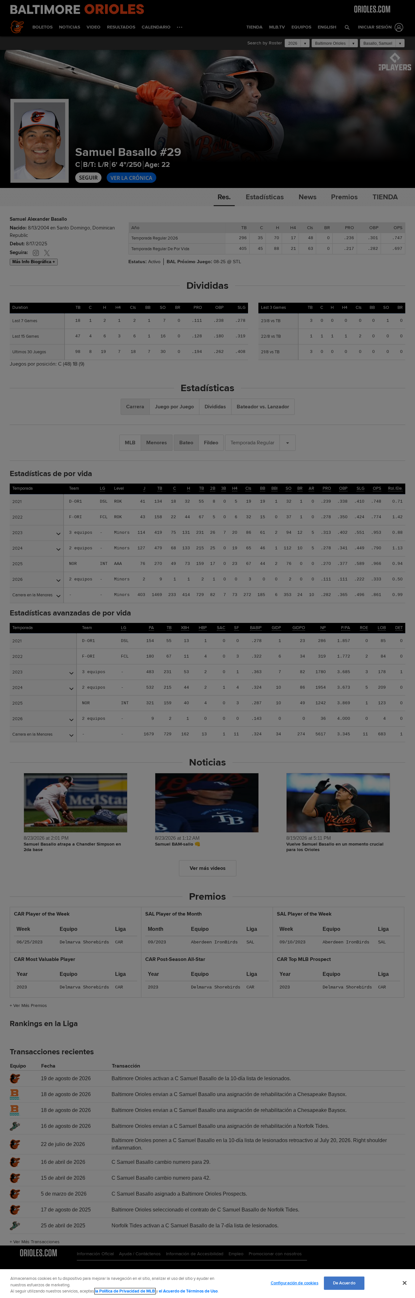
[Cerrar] (404, 1283)
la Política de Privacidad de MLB (125, 1291)
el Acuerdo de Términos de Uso (188, 1291)
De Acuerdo (344, 1282)
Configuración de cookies (294, 1282)
